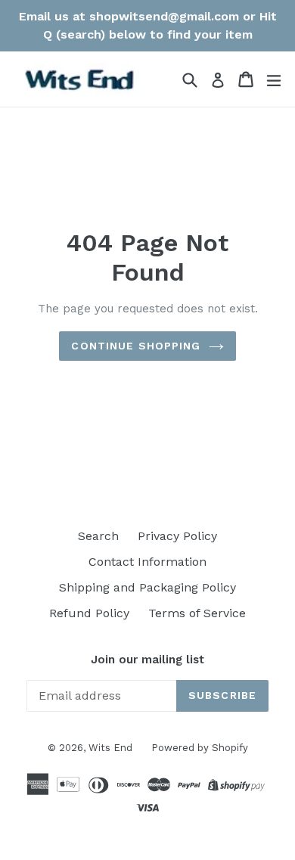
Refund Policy (89, 613)
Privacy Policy (177, 536)
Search (98, 536)
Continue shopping (135, 346)
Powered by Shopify (199, 747)
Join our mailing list (147, 659)
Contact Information (147, 561)
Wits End (110, 747)
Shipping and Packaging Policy (147, 587)
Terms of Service (197, 613)
